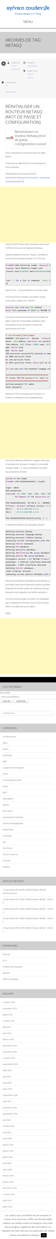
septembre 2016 (10, 1114)
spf (4, 842)
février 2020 (8, 1039)
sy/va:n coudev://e (28, 8)
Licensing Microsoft (12, 780)
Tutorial (6, 860)
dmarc (6, 749)
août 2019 (7, 1070)
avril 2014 (7, 1163)
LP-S (5, 961)
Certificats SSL (9, 737)
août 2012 (7, 1200)
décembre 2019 (10, 1046)
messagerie (8, 799)
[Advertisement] (28, 214)
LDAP (5, 774)
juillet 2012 (7, 1207)
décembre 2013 (10, 1188)
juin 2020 (7, 1027)
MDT (5, 792)
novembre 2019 (10, 1052)
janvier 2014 (8, 1182)
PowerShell (8, 830)
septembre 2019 (10, 1064)
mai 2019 (7, 1077)
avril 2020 (7, 1033)
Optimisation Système (13, 817)
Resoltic (6, 973)
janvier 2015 (8, 1151)
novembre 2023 (10, 1008)
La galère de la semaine (13, 768)
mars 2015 (7, 1138)
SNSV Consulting (10, 979)
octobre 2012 (9, 1194)
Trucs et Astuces (10, 854)
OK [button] (44, 1235)
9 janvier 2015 (32, 66)
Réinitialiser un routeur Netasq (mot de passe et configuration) (23, 114)
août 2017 (7, 1101)
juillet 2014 (7, 1157)
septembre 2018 (10, 1095)
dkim (5, 743)
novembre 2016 (10, 1108)
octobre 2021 (9, 1021)
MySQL (6, 805)
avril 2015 (7, 1132)
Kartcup (6, 954)
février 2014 (8, 1176)
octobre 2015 (9, 1126)
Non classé (8, 811)
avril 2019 (7, 1083)
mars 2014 (7, 1169)
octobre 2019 (9, 1058)
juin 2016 (7, 1120)
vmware (6, 867)
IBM (4, 761)
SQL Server (8, 848)
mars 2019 (7, 1089)
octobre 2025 (9, 1002)
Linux (5, 786)
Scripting (7, 836)
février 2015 (8, 1145)
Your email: (5, 693)
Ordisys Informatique (12, 967)
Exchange (7, 755)
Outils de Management (13, 823)
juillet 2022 (8, 1015)
